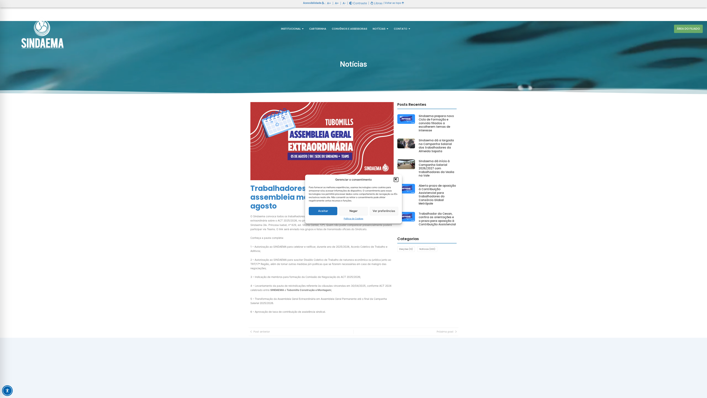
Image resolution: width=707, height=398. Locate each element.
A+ (329, 3)
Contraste (359, 3)
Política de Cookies (353, 218)
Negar (353, 211)
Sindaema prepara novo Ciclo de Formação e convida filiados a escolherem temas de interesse (436, 123)
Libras (377, 3)
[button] (396, 179)
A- (344, 3)
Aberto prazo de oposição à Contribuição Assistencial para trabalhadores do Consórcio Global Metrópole (437, 194)
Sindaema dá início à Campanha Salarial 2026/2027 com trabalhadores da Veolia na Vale (436, 168)
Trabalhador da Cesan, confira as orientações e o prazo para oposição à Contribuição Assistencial (437, 219)
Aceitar (323, 211)
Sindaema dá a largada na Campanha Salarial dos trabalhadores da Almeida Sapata (436, 146)
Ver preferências (384, 211)
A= (337, 3)
